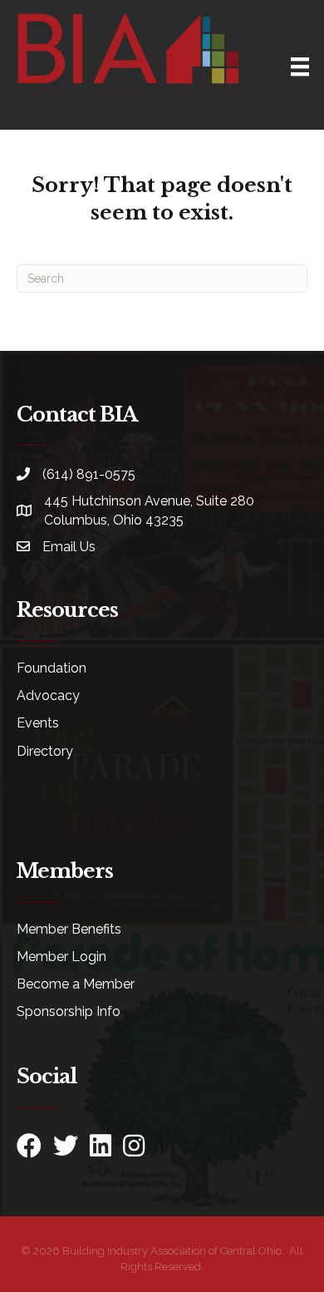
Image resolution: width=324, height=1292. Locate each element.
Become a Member (76, 984)
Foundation (51, 668)
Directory (45, 751)
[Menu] (300, 66)
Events (38, 723)
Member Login (61, 956)
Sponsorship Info (68, 1011)
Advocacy (48, 695)
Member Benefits (69, 929)
